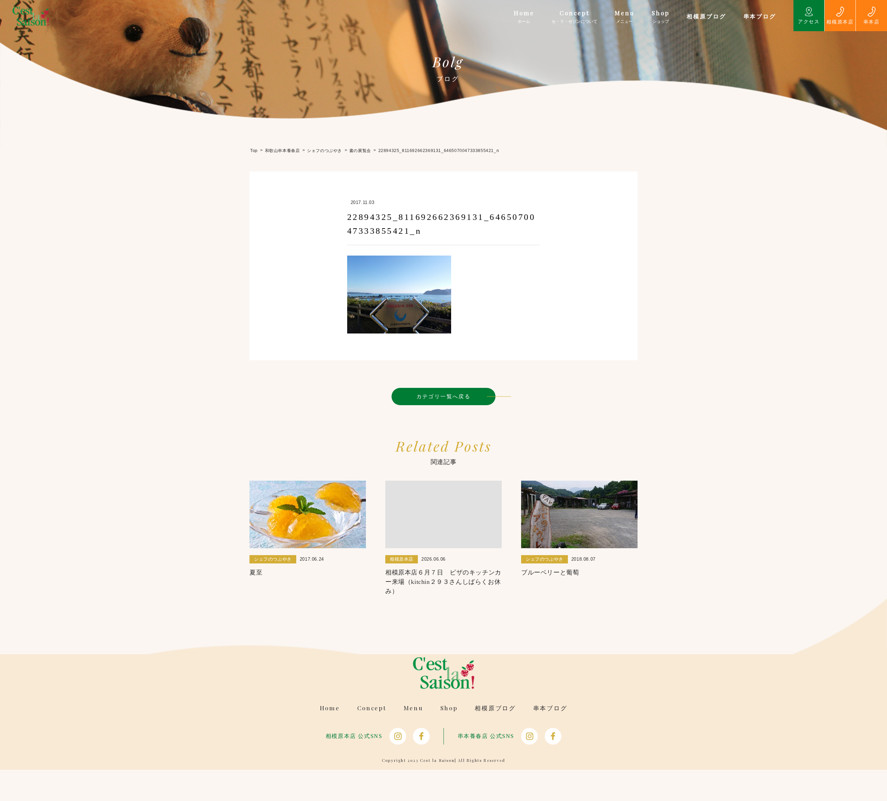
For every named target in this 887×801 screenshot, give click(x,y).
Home (330, 708)
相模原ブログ (495, 708)
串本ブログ (550, 708)
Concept (371, 708)
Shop (449, 708)
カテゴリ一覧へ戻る (443, 396)
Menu (413, 708)
